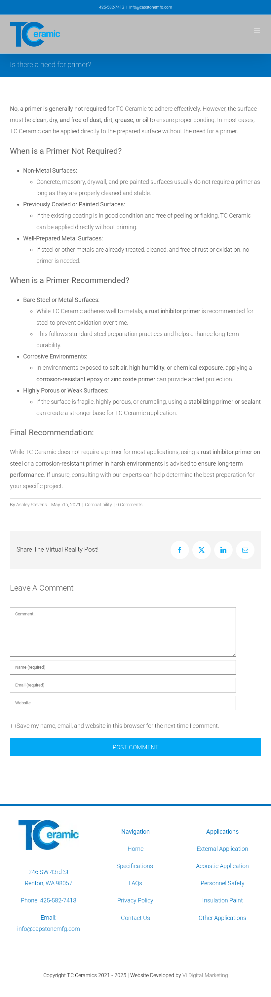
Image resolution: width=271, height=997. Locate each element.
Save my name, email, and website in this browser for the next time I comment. (118, 725)
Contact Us (135, 917)
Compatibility (98, 504)
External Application (222, 848)
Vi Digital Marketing (205, 975)
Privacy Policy (135, 900)
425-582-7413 (58, 900)
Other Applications (222, 917)
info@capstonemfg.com (150, 7)
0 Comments (129, 504)
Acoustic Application (222, 865)
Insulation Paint (222, 900)
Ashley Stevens (31, 504)
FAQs (135, 883)
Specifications (135, 865)
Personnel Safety (223, 883)
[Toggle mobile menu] (257, 30)
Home (135, 848)
